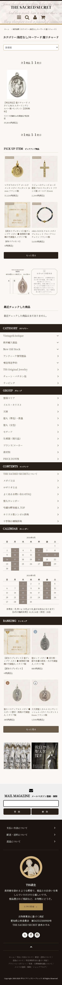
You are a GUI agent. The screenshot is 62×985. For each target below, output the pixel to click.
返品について (18, 960)
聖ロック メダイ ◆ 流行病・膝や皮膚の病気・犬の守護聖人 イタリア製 (44, 660)
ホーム (6, 29)
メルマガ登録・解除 (23, 967)
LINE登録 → (31, 907)
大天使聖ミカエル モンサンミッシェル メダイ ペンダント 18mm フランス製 (45, 712)
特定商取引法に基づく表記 (37, 960)
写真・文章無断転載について (40, 963)
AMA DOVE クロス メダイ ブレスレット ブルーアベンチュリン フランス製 (44, 233)
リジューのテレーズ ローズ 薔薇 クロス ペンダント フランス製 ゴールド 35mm (44, 187)
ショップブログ (39, 967)
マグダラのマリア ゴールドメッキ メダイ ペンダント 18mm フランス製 (17, 187)
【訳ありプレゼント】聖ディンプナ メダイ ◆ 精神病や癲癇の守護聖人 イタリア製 (17, 233)
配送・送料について (43, 957)
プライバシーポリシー (17, 963)
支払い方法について (25, 957)
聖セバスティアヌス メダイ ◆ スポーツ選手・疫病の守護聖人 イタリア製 (17, 712)
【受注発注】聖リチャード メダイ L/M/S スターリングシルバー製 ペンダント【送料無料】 (17, 107)
